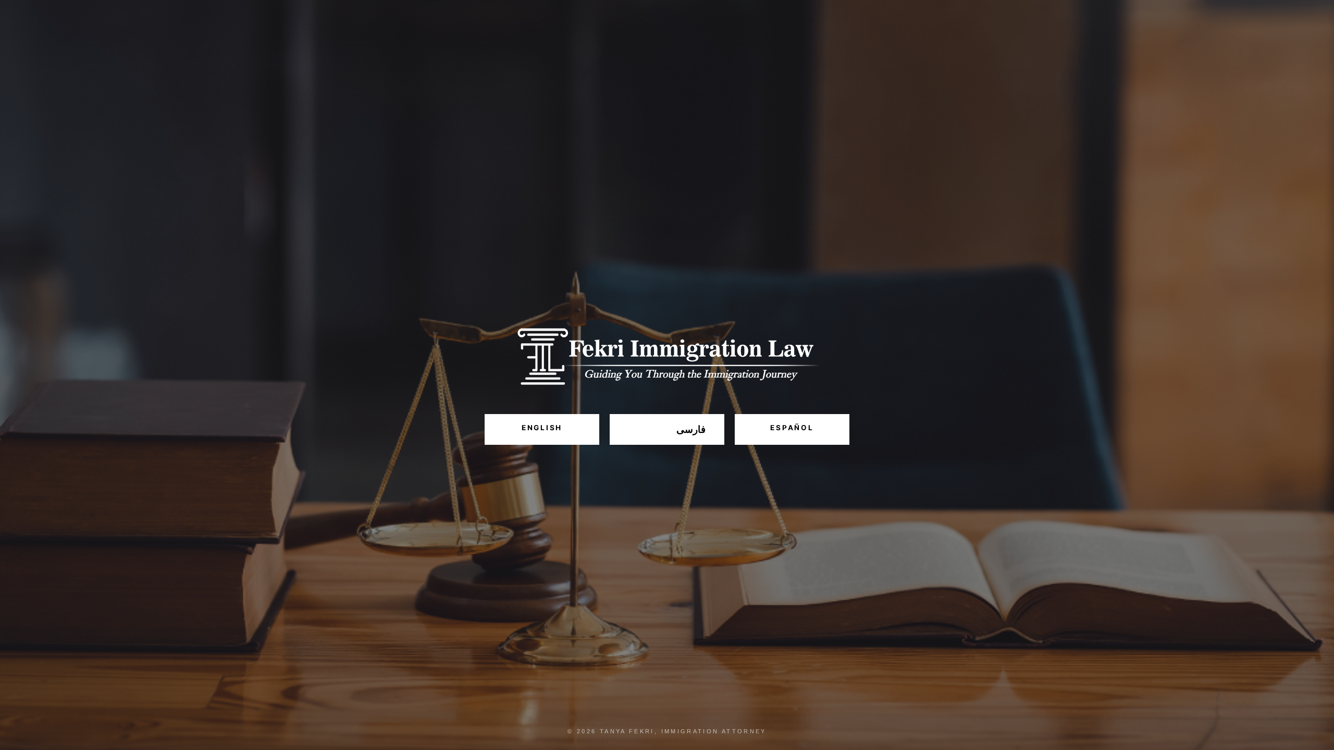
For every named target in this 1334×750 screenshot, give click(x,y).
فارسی (691, 429)
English (542, 427)
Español (791, 427)
